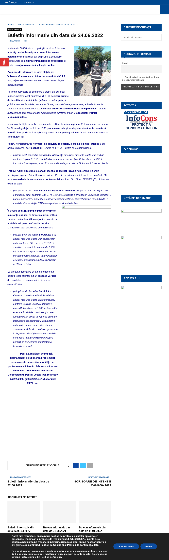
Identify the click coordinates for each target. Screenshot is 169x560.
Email (125, 63)
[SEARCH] (158, 37)
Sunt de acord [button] (126, 546)
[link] (78, 554)
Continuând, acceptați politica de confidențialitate (140, 78)
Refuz (148, 546)
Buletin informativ (14, 30)
